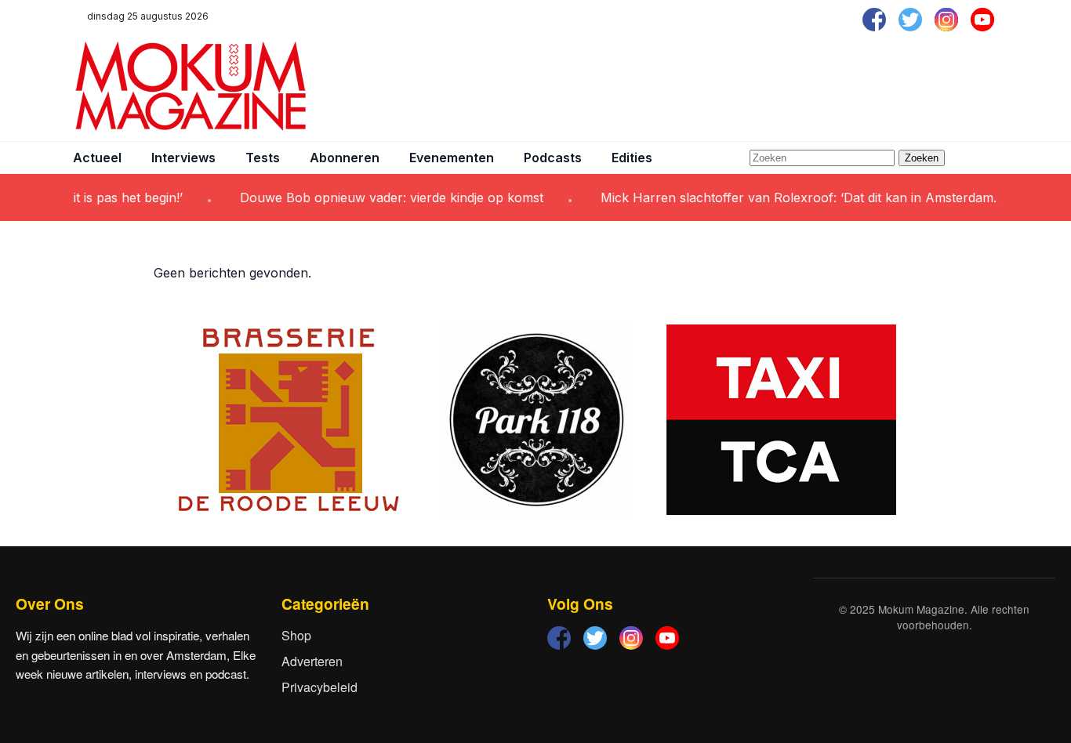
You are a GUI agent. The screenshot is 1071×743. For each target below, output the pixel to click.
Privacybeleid (319, 687)
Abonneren (344, 157)
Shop (296, 635)
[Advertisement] (712, 86)
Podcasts (553, 157)
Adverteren (312, 661)
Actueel (97, 157)
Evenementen (451, 157)
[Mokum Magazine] (190, 86)
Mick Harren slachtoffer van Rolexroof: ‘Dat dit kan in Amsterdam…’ (792, 197)
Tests (262, 157)
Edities (632, 157)
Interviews (183, 157)
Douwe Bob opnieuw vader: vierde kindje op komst (380, 197)
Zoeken (921, 158)
